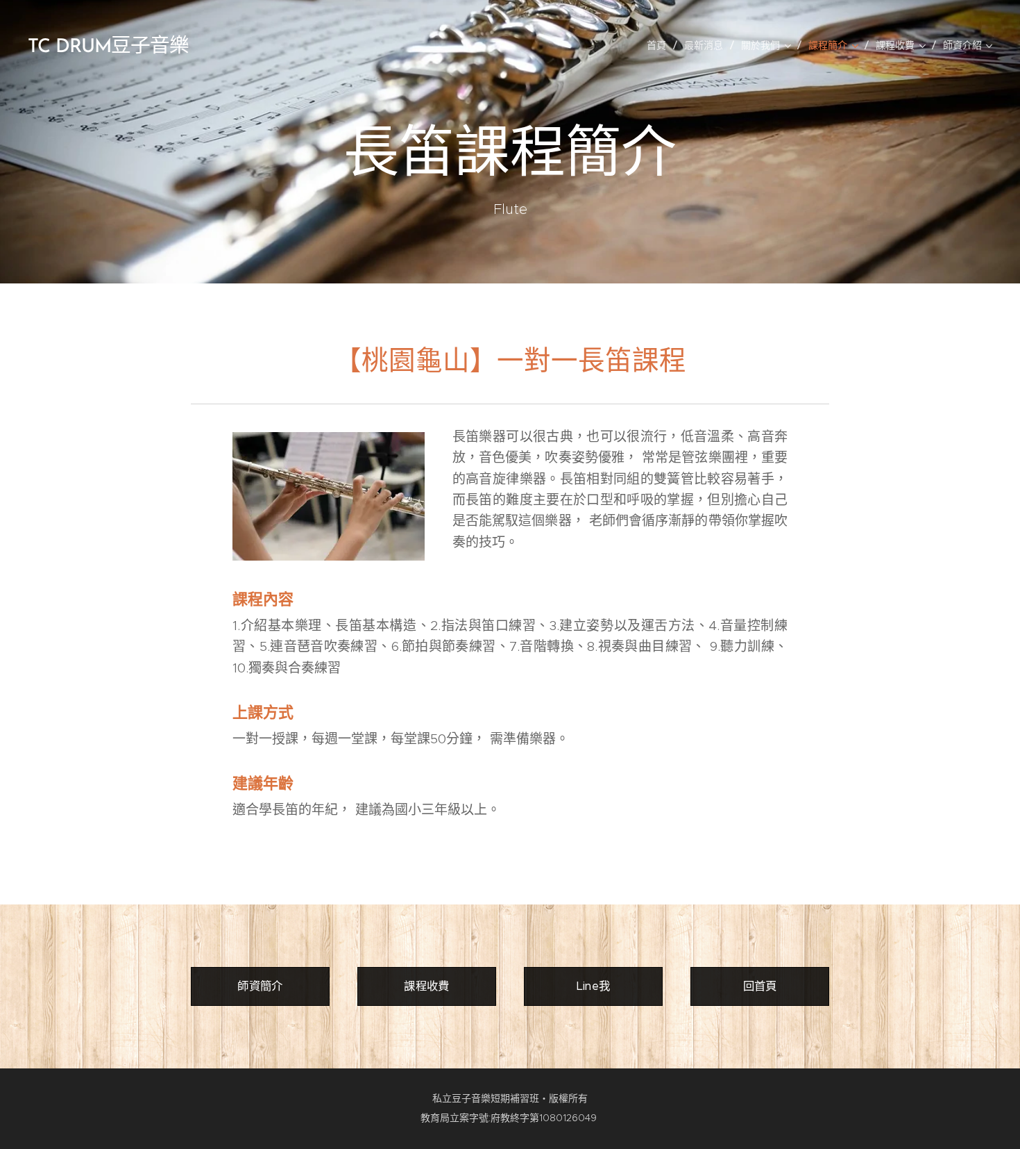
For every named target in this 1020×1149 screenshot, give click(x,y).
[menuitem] (660, 45)
